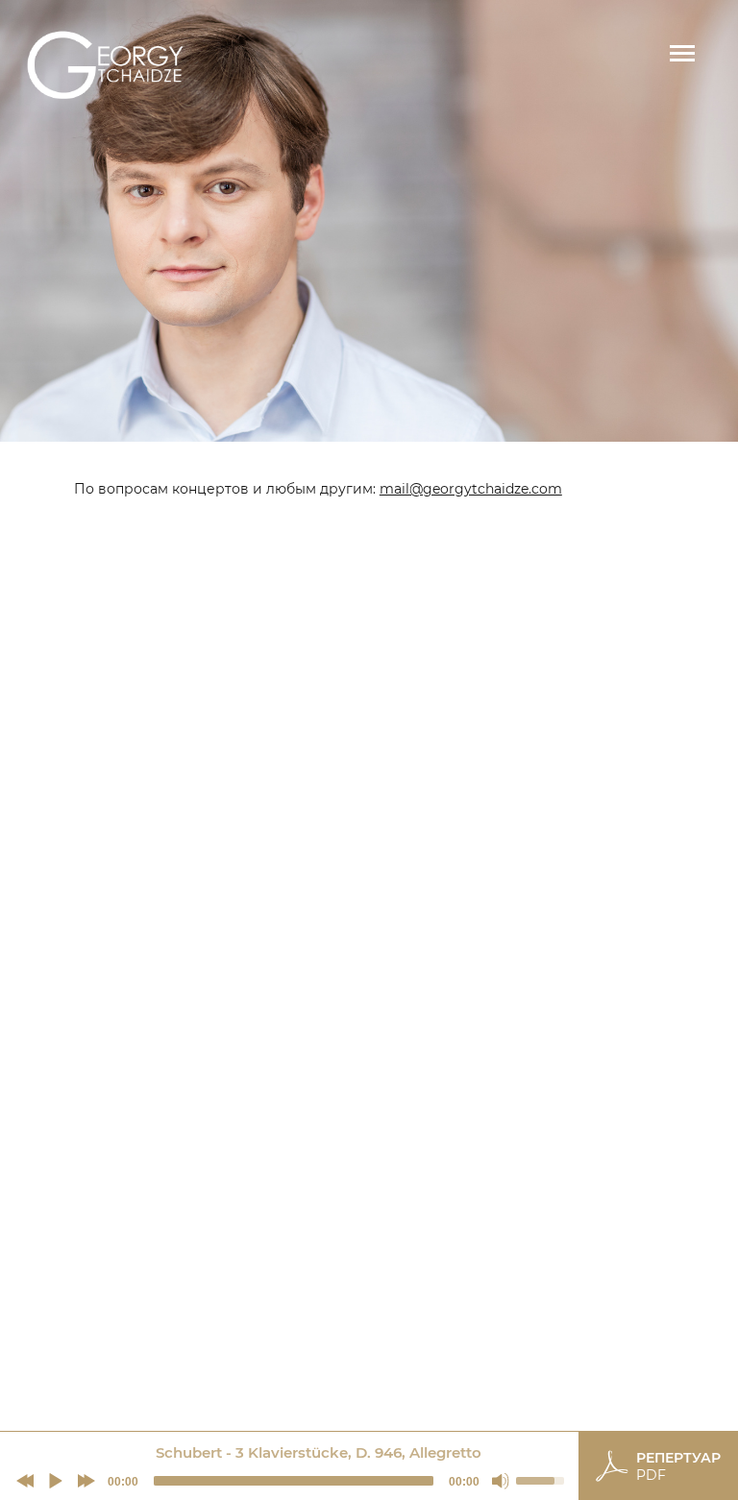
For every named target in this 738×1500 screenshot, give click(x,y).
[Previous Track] (25, 1480)
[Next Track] (86, 1480)
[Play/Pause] (55, 1480)
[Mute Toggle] (500, 1480)
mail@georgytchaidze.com (471, 488)
